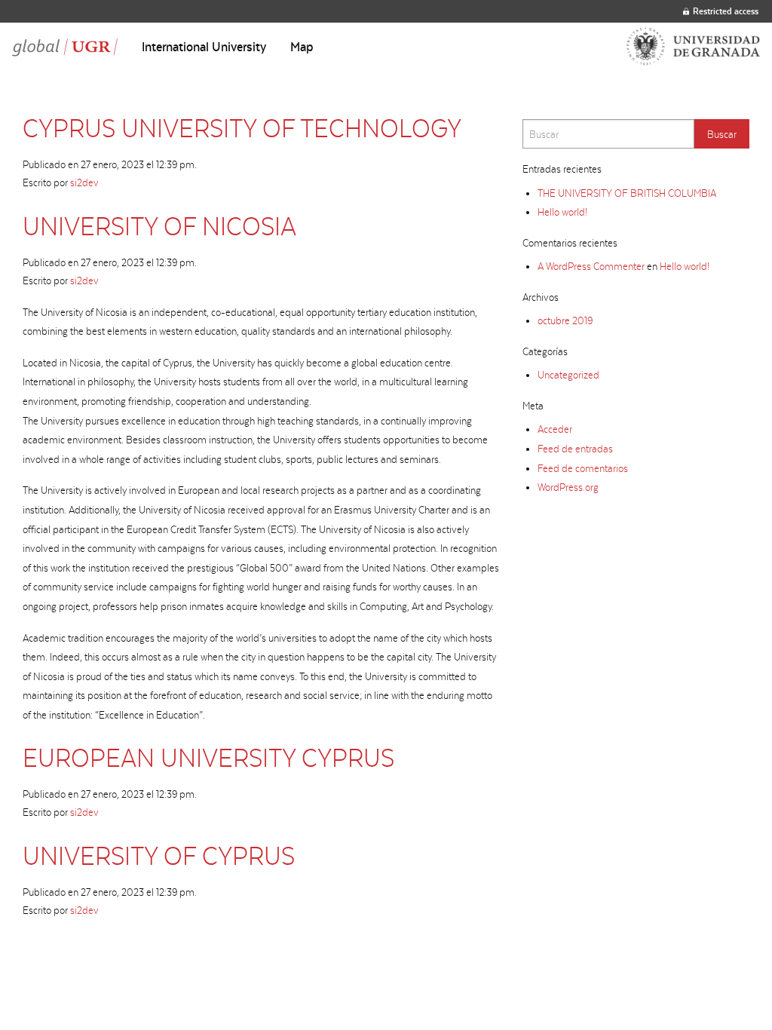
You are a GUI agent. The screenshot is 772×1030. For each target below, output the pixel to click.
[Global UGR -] (65, 47)
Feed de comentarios (583, 468)
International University (204, 46)
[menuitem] (204, 47)
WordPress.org (568, 487)
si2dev (84, 182)
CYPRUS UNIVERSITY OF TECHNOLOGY (242, 127)
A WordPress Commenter (591, 266)
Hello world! (562, 212)
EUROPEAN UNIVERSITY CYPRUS (208, 757)
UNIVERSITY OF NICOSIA (159, 225)
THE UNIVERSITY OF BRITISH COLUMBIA (627, 193)
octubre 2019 (565, 320)
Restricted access (725, 11)
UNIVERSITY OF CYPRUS (159, 855)
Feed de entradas (575, 449)
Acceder (555, 429)
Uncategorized (568, 375)
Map (302, 46)
